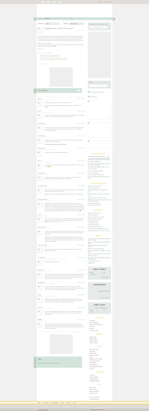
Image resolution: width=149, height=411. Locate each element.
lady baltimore (42, 245)
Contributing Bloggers (94, 381)
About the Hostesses (94, 379)
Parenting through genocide (94, 203)
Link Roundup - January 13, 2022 (101, 156)
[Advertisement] (61, 77)
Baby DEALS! (94, 255)
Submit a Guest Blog (94, 391)
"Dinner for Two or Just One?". (95, 186)
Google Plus (38, 2)
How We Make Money (94, 397)
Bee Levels (91, 326)
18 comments (42, 90)
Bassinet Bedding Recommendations (50, 55)
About (39, 402)
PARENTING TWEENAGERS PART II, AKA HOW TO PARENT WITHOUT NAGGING (99, 159)
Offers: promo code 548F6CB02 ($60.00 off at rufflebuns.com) (99, 258)
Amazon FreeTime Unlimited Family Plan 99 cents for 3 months (99, 239)
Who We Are (92, 375)
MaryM (40, 98)
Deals (65, 18)
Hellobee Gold (92, 337)
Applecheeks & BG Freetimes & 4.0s (100, 228)
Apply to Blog (92, 387)
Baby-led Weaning (93, 349)
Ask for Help (92, 320)
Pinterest (51, 2)
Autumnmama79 (42, 185)
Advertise (69, 402)
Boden (93, 263)
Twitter (41, 2)
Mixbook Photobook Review (98, 174)
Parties (91, 357)
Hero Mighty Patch (96, 161)
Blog (40, 18)
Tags (98, 82)
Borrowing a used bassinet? (59, 28)
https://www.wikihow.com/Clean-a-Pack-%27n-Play (55, 144)
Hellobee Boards (51, 11)
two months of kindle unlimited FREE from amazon (99, 242)
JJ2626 (48, 30)
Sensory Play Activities (94, 361)
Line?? (89, 192)
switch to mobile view (43, 409)
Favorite (76, 90)
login (46, 363)
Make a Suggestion (93, 322)
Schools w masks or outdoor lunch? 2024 (97, 198)
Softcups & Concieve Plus (97, 226)
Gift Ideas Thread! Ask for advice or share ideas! (98, 194)
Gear (71, 18)
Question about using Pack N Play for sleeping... (53, 58)
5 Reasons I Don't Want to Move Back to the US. (99, 177)
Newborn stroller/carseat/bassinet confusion (53, 59)
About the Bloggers (93, 377)
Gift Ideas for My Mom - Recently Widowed (97, 190)
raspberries (41, 123)
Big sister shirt (96, 224)
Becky (39, 160)
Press (75, 402)
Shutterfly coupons (96, 261)
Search (91, 82)
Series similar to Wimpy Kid (94, 205)
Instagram (57, 2)
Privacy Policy (55, 402)
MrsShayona (93, 274)
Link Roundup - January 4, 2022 (101, 167)
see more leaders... (105, 277)
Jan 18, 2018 (80, 257)
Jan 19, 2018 (80, 319)
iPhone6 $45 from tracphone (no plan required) (97, 246)
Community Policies (94, 399)
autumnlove (41, 257)
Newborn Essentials (94, 355)
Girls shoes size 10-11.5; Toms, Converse (101, 230)
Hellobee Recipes (93, 339)
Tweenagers (94, 169)
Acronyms (91, 328)
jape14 (40, 214)
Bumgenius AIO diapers (97, 219)
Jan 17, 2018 (80, 98)
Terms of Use (46, 402)
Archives (106, 82)
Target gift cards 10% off (98, 248)
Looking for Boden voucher (98, 217)
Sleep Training (92, 362)
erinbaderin (41, 173)
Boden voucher (95, 221)
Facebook (46, 2)
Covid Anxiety (95, 172)
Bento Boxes (92, 351)
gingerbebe (41, 135)
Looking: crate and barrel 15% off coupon (101, 254)
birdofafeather (43, 199)
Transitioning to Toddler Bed (96, 366)
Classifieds (56, 18)
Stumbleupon (66, 90)
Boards (47, 18)
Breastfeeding (92, 353)
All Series (91, 368)
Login (101, 1)
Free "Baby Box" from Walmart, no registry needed (99, 251)
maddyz (40, 307)
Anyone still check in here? (94, 188)
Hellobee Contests (93, 342)
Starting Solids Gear (93, 364)
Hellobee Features (93, 340)
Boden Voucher (94, 215)
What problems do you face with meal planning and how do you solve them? (99, 200)
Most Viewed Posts (93, 330)
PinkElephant (42, 227)
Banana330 (41, 270)
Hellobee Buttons (93, 393)
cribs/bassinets (73, 23)
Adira (39, 294)
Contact (62, 402)
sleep (47, 23)
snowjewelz (41, 148)
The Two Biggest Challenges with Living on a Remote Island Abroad (99, 164)
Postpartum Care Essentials (95, 359)
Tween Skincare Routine (97, 171)
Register (108, 1)
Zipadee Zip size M (96, 213)
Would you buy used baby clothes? (50, 56)
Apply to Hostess (93, 389)
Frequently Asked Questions (95, 324)
